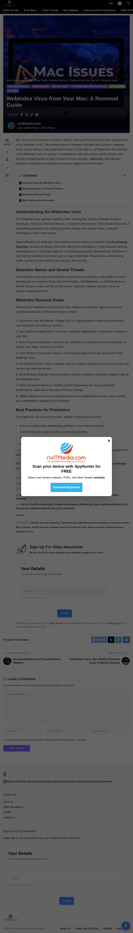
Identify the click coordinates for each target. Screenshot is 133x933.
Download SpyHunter (66, 487)
